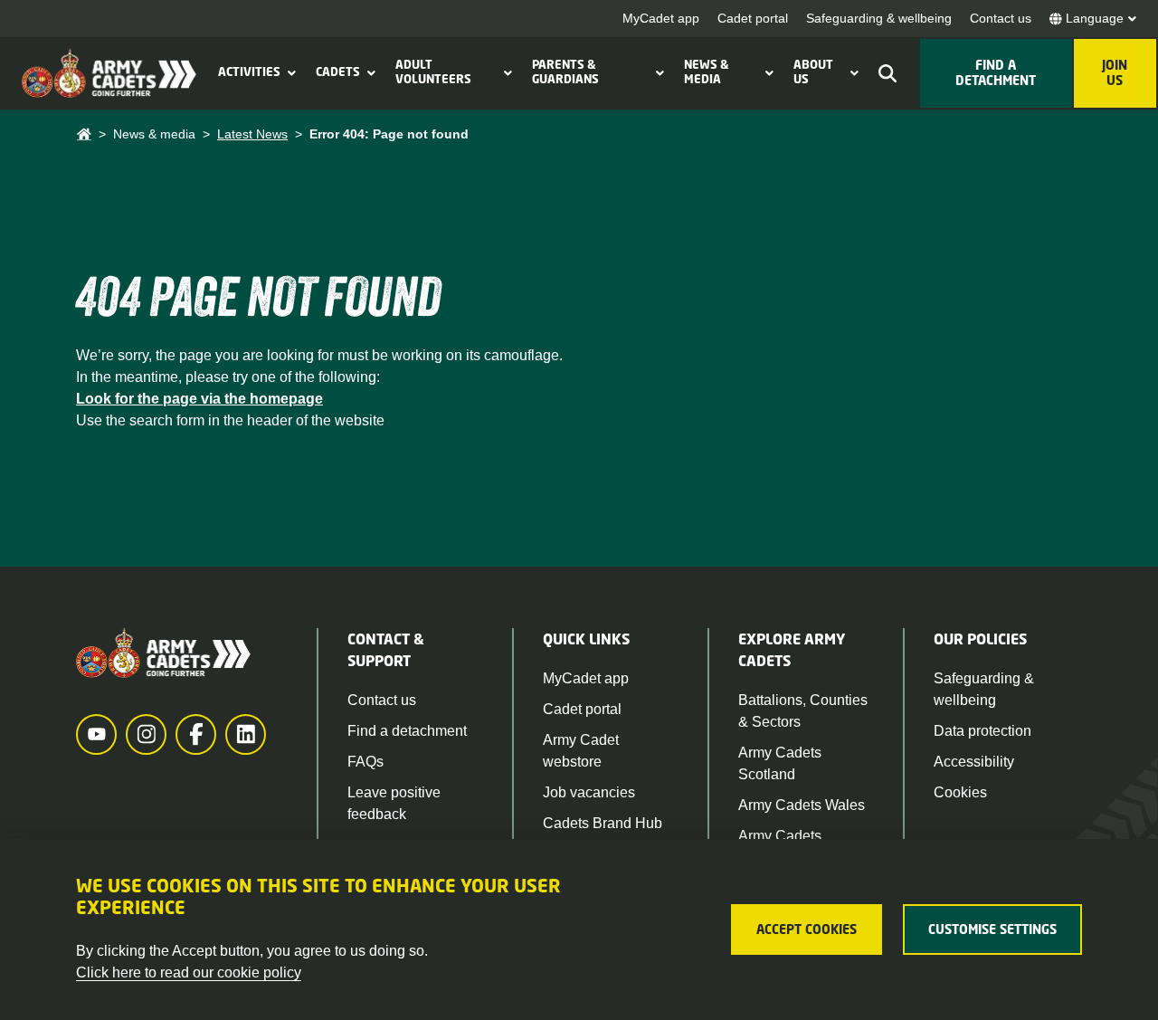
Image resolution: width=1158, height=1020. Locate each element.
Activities (249, 71)
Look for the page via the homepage (199, 398)
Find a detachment (407, 731)
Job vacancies (589, 792)
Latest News (252, 134)
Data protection (982, 731)
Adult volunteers (433, 71)
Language (1095, 18)
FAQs (365, 761)
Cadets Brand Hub (602, 823)
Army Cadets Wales (801, 805)
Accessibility (974, 761)
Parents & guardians (565, 71)
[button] (289, 72)
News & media (706, 71)
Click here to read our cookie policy (188, 972)
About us (813, 71)
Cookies (960, 792)
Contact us (1000, 18)
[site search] (887, 73)
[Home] (83, 134)
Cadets (338, 71)
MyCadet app (660, 18)
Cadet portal (752, 18)
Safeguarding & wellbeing (879, 18)
